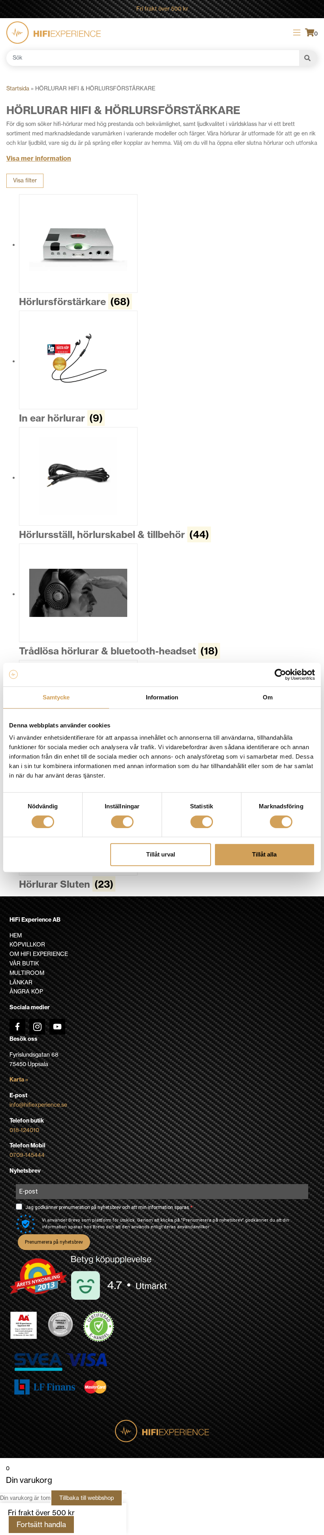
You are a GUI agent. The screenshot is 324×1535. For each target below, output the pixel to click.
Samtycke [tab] (56, 697)
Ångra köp (26, 991)
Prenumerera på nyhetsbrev (54, 1242)
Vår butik (24, 963)
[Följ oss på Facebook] (17, 1027)
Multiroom (26, 972)
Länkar (20, 982)
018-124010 (24, 1130)
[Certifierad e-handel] (99, 1326)
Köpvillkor (27, 944)
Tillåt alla (264, 854)
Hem (15, 935)
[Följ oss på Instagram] (37, 1027)
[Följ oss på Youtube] (57, 1027)
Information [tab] (162, 697)
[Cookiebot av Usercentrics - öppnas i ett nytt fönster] (280, 674)
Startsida (17, 88)
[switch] (122, 821)
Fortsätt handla (41, 1524)
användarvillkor (193, 1226)
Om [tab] (268, 697)
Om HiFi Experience (38, 954)
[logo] (53, 32)
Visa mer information (38, 158)
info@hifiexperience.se (38, 1104)
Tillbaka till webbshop (86, 1497)
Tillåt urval (160, 854)
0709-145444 (27, 1154)
